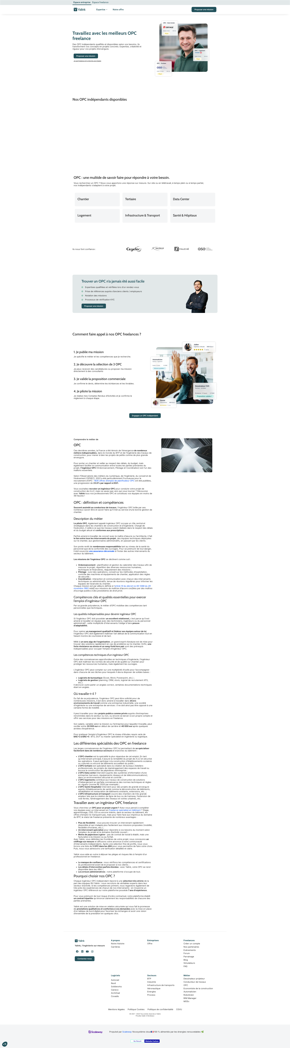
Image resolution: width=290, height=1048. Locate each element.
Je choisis (26, 1036)
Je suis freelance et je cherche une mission (87, 61)
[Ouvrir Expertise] (106, 9)
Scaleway (127, 1032)
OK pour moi (41, 1036)
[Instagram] (92, 951)
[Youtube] (87, 951)
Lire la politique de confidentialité (19, 1028)
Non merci (10, 1036)
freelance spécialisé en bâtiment (125, 810)
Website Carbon (152, 1041)
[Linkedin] (82, 951)
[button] (4, 1044)
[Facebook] (77, 951)
